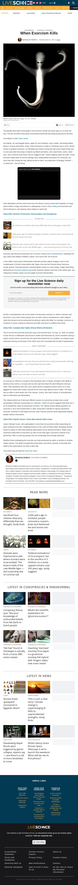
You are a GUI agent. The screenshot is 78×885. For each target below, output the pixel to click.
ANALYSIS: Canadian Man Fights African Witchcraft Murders (27, 328)
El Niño (70, 13)
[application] (39, 183)
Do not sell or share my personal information (63, 869)
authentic (37, 403)
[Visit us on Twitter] (27, 3)
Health (29, 8)
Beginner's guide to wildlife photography (55, 799)
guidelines (64, 406)
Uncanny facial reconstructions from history (39, 816)
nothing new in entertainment (52, 254)
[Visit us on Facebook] (24, 3)
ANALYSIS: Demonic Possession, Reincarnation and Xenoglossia (30, 214)
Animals (9, 8)
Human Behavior (29, 30)
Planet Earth (47, 8)
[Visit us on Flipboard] (37, 3)
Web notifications (37, 863)
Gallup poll (56, 206)
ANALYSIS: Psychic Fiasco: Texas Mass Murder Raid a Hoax (27, 419)
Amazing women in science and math (39, 803)
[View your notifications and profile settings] (69, 3)
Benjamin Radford (30, 40)
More (64, 8)
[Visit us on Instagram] (30, 3)
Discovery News (31, 451)
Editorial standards (14, 867)
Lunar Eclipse (31, 13)
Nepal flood (16, 13)
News (58, 40)
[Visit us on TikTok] (40, 3)
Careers (56, 863)
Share (8, 125)
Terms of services (31, 298)
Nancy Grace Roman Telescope (51, 13)
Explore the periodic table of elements (39, 810)
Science (37, 8)
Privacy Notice (63, 298)
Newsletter (71, 125)
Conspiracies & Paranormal (44, 30)
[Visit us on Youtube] (34, 3)
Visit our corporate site (42, 836)
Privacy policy (35, 857)
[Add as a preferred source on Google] (39, 842)
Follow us (60, 125)
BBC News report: (21, 138)
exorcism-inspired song (23, 270)
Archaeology (19, 8)
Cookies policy (60, 857)
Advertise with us (13, 863)
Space (57, 8)
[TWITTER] (16, 460)
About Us (57, 852)
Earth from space (22, 798)
